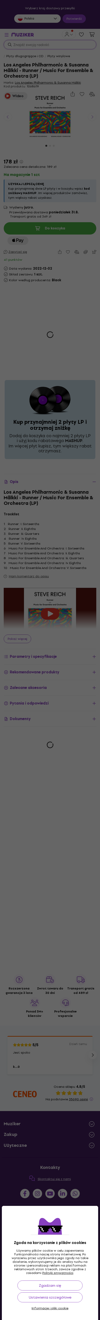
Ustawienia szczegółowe (50, 1297)
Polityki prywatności (57, 1272)
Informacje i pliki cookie (50, 1308)
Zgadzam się (50, 1285)
